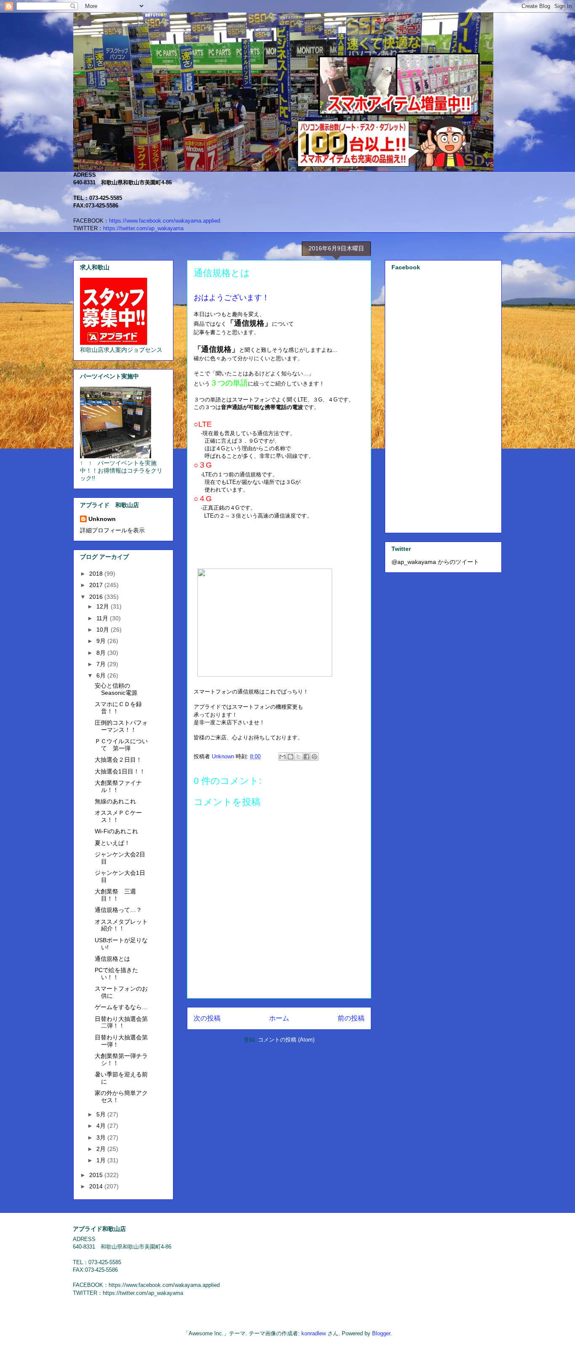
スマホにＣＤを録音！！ (118, 708)
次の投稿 (207, 1018)
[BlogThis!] (290, 756)
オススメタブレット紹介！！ (121, 925)
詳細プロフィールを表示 (112, 530)
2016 (96, 596)
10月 (103, 629)
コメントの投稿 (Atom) (286, 1039)
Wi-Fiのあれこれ (116, 831)
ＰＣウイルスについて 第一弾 (121, 745)
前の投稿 (351, 1018)
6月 (101, 675)
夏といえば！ (112, 843)
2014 (96, 1186)
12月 (103, 606)
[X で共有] (298, 756)
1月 (101, 1160)
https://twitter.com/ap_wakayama (143, 228)
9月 (101, 641)
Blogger (381, 1333)
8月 (101, 652)
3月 (101, 1137)
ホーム (279, 1018)
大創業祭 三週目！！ (115, 895)
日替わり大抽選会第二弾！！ (121, 1022)
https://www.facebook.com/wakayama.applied (164, 221)
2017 (96, 585)
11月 (103, 618)
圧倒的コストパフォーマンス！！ (121, 726)
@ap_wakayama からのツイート (435, 561)
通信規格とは (112, 958)
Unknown (102, 519)
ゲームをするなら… (121, 1007)
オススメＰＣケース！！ (118, 816)
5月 (101, 1114)
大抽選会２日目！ (118, 759)
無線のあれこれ (115, 801)
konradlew (313, 1333)
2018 (96, 573)
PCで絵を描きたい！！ (116, 974)
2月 (101, 1148)
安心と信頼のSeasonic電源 (116, 689)
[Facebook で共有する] (306, 756)
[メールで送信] (282, 756)
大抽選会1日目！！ (120, 771)
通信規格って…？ (118, 909)
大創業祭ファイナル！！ (118, 786)
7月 (101, 664)
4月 (101, 1125)
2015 (96, 1175)
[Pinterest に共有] (314, 756)
